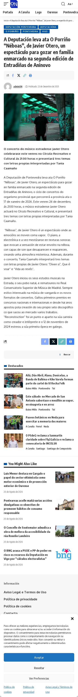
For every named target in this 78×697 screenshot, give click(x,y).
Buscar (67, 354)
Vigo (45, 31)
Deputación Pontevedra (21, 27)
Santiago (40, 448)
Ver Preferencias (39, 678)
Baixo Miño (31, 388)
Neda (46, 426)
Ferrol (39, 426)
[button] (72, 619)
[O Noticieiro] (14, 4)
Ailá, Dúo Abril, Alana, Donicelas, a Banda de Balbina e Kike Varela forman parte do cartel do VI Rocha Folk (49, 379)
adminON (17, 86)
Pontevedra (30, 31)
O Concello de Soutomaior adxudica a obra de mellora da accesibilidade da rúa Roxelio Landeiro (27, 532)
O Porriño (12, 31)
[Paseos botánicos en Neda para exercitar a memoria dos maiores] (13, 422)
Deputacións (48, 27)
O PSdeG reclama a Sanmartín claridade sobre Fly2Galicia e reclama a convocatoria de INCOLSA (50, 439)
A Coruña (30, 426)
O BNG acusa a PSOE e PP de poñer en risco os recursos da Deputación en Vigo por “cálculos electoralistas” (27, 555)
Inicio (6, 20)
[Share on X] (18, 75)
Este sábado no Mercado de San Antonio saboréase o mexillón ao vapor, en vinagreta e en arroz (50, 400)
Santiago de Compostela (59, 448)
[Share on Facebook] (13, 75)
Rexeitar (39, 668)
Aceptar (39, 657)
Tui (53, 388)
